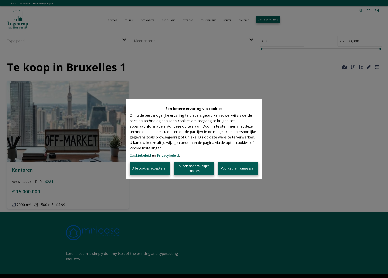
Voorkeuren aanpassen (238, 168)
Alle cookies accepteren (149, 168)
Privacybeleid (168, 155)
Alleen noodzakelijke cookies (194, 168)
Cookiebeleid (140, 155)
